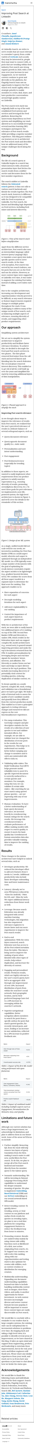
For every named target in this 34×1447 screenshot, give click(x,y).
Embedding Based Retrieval (15, 1192)
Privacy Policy (6, 1432)
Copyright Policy (6, 1435)
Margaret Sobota (12, 1398)
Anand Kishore (12, 43)
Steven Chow (22, 1396)
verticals (14, 57)
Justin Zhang (12, 1401)
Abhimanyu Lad (13, 1393)
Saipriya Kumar (15, 41)
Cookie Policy (21, 1432)
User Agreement (22, 1429)
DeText (11, 1196)
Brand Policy (21, 1435)
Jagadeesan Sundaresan (11, 37)
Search (3, 10)
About (19, 1426)
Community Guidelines (24, 1438)
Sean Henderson (17, 1403)
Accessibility (5, 1429)
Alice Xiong (10, 1396)
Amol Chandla (12, 21)
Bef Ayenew (17, 1390)
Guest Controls (6, 1438)
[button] (2, 28)
